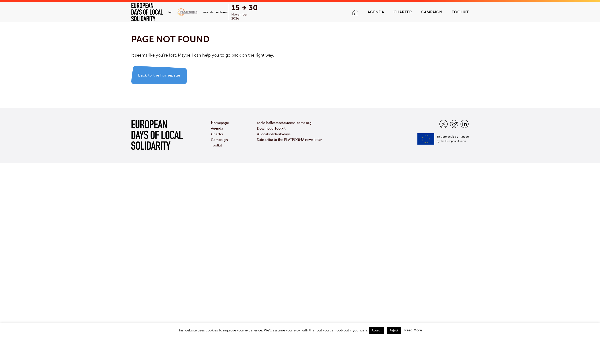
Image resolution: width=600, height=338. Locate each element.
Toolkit (460, 12)
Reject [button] (394, 330)
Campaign (431, 12)
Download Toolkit (271, 128)
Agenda (376, 12)
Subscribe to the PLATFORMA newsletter (289, 140)
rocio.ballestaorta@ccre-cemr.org (284, 123)
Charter (403, 12)
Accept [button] (377, 330)
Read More (413, 330)
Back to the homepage (159, 75)
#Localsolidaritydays (274, 134)
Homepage (220, 123)
